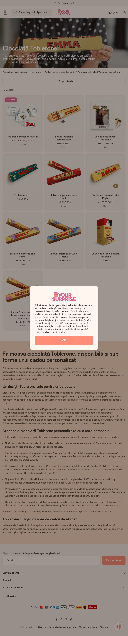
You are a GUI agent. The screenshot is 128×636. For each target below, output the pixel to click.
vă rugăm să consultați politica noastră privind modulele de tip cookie (62, 331)
